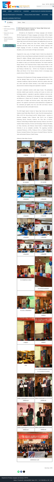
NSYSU (48, 4)
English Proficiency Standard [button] (12, 14)
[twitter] (24, 472)
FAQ (51, 14)
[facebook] (21, 472)
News (10, 11)
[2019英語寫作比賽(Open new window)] (9, 45)
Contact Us (17, 11)
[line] (18, 472)
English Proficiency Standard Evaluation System (8, 39)
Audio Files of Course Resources (42, 11)
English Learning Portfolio (12, 18)
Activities (45, 14)
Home (43, 4)
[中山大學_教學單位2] (16, 4)
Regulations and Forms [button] (32, 14)
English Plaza (7, 26)
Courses (26, 11)
